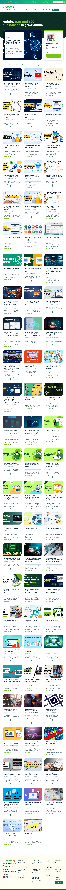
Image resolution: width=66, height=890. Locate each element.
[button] (10, 10)
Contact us (57, 875)
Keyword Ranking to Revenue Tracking (36, 878)
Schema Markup (58, 869)
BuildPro (48, 864)
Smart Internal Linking (37, 875)
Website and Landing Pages (36, 881)
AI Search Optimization (23, 875)
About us (57, 867)
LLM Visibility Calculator (57, 872)
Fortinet (48, 875)
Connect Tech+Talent (49, 867)
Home (4, 18)
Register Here (58, 2)
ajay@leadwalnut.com (10, 871)
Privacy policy (58, 877)
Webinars (57, 865)
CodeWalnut (57, 879)
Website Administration (23, 872)
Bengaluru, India (9, 869)
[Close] (64, 2)
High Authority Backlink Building (37, 863)
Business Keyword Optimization (36, 870)
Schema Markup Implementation (35, 867)
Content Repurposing (36, 872)
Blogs (8, 18)
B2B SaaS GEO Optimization (21, 863)
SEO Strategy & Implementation (21, 870)
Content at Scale (22, 877)
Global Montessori (48, 872)
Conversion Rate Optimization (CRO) (22, 867)
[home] (33, 6)
